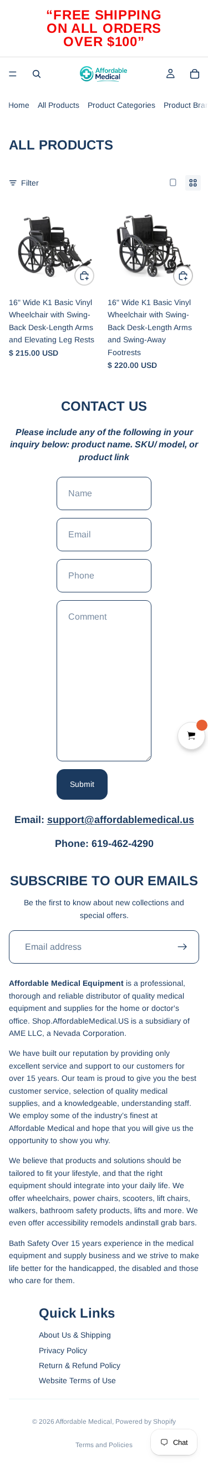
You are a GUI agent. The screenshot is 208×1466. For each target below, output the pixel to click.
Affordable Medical (83, 1421)
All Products (58, 105)
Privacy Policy (63, 1350)
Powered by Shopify (145, 1421)
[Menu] (13, 74)
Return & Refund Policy (79, 1365)
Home (18, 105)
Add (93, 275)
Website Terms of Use (77, 1380)
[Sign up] (182, 947)
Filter (30, 182)
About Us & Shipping (75, 1334)
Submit (82, 784)
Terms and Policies (104, 1445)
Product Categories (121, 105)
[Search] (36, 74)
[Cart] (194, 74)
